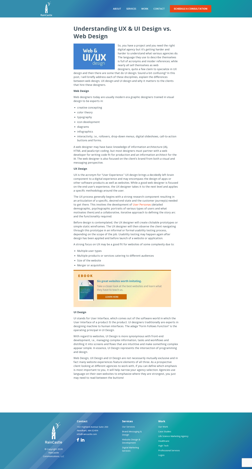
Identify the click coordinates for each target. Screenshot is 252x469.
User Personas (142, 204)
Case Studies (164, 431)
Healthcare (163, 440)
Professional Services (169, 450)
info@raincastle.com (87, 434)
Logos (161, 455)
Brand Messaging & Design (132, 433)
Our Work (163, 426)
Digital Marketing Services (130, 449)
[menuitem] (117, 9)
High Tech (163, 445)
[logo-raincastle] (46, 8)
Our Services (128, 426)
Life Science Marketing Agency (173, 436)
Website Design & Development (131, 441)
